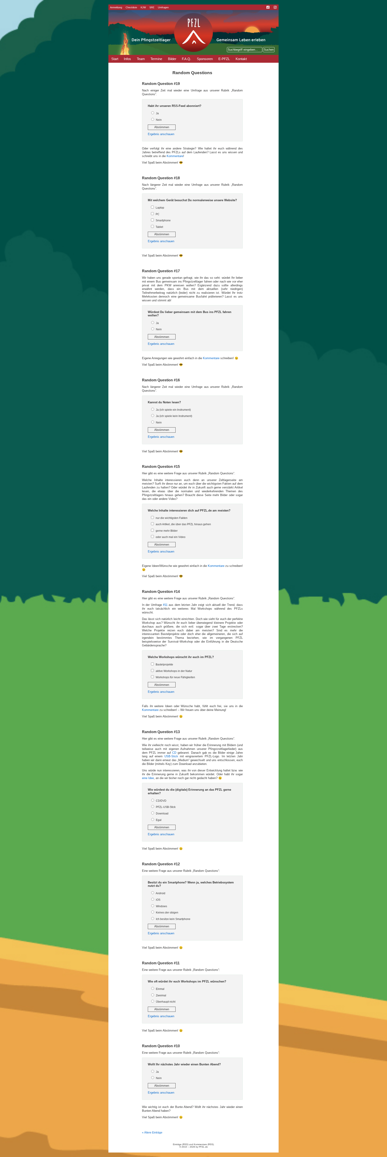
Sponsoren (205, 59)
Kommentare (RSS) (204, 1144)
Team (141, 59)
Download (162, 813)
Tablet (159, 227)
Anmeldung (116, 7)
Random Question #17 (161, 271)
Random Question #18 (161, 178)
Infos (127, 59)
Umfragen (163, 7)
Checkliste (131, 7)
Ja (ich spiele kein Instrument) (174, 416)
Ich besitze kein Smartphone (173, 919)
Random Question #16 (161, 380)
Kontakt (241, 59)
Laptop (160, 207)
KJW (143, 7)
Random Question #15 (161, 466)
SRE (151, 7)
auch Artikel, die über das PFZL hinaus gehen (183, 524)
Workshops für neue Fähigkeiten (175, 677)
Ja (157, 113)
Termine (156, 59)
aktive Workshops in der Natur (174, 671)
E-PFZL (224, 59)
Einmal (160, 989)
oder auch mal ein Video (170, 537)
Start (114, 59)
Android (160, 893)
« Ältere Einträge (152, 1132)
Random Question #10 (161, 1046)
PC (157, 214)
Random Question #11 (161, 963)
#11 (165, 605)
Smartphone (163, 220)
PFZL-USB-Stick (166, 807)
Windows (161, 906)
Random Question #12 (161, 864)
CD (174, 752)
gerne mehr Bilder (167, 530)
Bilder (172, 59)
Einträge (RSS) (180, 1144)
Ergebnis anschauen (161, 134)
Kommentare (175, 156)
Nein (159, 119)
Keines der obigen (167, 912)
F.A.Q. (186, 59)
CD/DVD (161, 800)
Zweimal (161, 995)
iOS (158, 899)
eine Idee (148, 778)
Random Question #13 (161, 732)
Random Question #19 (161, 84)
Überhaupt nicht (165, 1001)
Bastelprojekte (164, 664)
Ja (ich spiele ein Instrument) (173, 409)
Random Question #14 (161, 592)
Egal (158, 820)
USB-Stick (171, 756)
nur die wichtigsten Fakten (171, 518)
